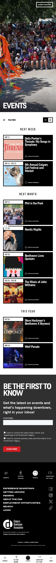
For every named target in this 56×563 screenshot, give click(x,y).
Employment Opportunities (21, 503)
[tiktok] (51, 507)
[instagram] (51, 494)
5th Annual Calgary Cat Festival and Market (36, 168)
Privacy (20, 542)
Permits (8, 495)
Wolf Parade (32, 347)
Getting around (13, 492)
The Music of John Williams (36, 283)
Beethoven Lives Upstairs (34, 257)
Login (7, 510)
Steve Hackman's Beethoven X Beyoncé (37, 322)
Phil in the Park (34, 203)
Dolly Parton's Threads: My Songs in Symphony (37, 142)
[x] (51, 500)
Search (8, 506)
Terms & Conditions (31, 542)
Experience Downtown (18, 488)
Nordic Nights (33, 229)
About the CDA (12, 499)
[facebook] (51, 488)
